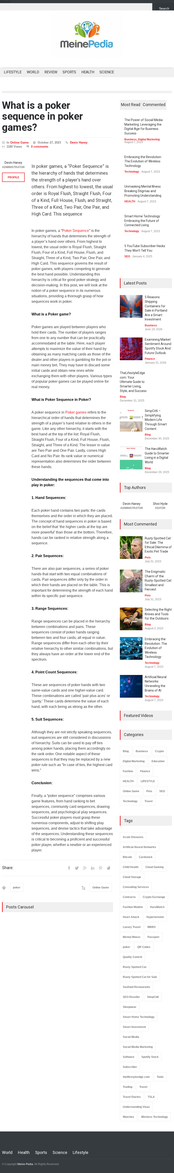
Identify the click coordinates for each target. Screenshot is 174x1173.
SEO (127, 256)
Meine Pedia (25, 1164)
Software (128, 1057)
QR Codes (143, 947)
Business (130, 139)
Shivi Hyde (160, 504)
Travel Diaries (132, 1097)
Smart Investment (134, 1027)
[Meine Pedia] (87, 50)
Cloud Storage (132, 877)
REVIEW (50, 72)
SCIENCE (106, 72)
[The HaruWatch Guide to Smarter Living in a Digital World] (131, 458)
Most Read (130, 104)
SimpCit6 (153, 997)
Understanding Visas (136, 1107)
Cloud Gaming (154, 867)
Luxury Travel (131, 927)
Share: (7, 868)
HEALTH (87, 72)
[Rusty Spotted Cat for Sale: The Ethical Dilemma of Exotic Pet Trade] (131, 547)
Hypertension (155, 917)
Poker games (76, 412)
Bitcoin (127, 857)
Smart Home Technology (139, 1017)
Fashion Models (133, 907)
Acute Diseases (133, 837)
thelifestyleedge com (136, 1077)
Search (164, 8)
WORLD (33, 72)
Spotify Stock (150, 1057)
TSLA (151, 1097)
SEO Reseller (131, 997)
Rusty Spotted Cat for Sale (140, 977)
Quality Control (132, 957)
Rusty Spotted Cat (134, 967)
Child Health (130, 867)
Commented (154, 104)
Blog (123, 396)
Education (158, 761)
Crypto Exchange (154, 897)
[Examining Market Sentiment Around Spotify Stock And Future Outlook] (131, 348)
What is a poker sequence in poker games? (42, 116)
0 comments (39, 146)
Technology (131, 171)
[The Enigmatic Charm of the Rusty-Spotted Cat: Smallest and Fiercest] (131, 581)
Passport (153, 937)
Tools (160, 1077)
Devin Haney (78, 142)
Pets (148, 557)
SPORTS (69, 72)
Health (24, 1152)
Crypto (159, 751)
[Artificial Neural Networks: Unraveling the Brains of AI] (131, 686)
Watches (128, 1116)
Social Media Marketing (138, 1047)
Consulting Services (136, 887)
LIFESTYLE (13, 72)
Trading (127, 1087)
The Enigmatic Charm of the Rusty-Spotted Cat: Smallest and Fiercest (158, 580)
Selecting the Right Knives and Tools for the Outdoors (158, 614)
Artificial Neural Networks (139, 847)
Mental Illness (131, 937)
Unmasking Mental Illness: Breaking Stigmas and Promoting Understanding (142, 191)
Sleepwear (129, 1007)
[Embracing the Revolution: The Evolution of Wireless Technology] (131, 648)
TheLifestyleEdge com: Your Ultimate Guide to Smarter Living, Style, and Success (133, 381)
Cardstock (145, 857)
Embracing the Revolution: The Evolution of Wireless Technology (143, 161)
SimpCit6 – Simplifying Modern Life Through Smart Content (156, 419)
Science (60, 1152)
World (7, 1152)
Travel (148, 801)
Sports (41, 1152)
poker (16, 887)
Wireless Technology (154, 1116)
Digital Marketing (149, 139)
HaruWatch (157, 907)
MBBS (151, 927)
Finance (150, 358)
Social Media (131, 1037)
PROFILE (13, 177)
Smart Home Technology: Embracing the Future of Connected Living (142, 220)
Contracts (129, 897)
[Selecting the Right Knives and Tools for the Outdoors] (131, 619)
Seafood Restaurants (136, 987)
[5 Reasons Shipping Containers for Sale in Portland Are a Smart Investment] (131, 306)
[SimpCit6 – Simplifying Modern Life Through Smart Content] (131, 420)
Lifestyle (80, 1152)
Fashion (128, 771)
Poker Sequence (75, 231)
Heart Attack (131, 917)
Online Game (19, 142)
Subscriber (130, 1067)
